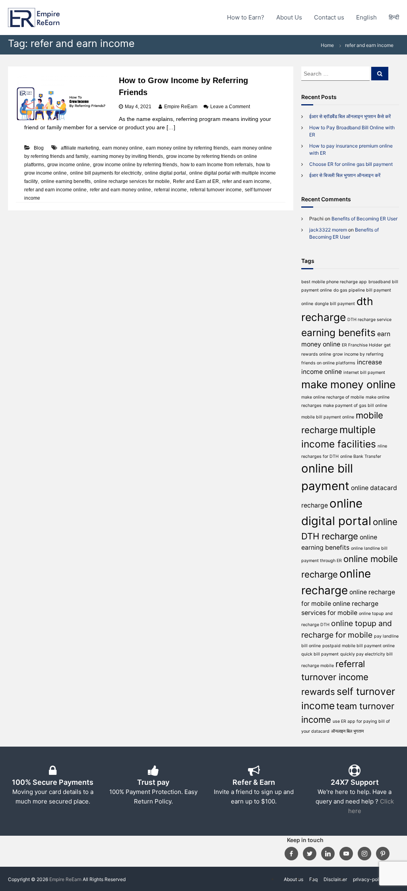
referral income (170, 190)
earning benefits (338, 333)
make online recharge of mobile (332, 397)
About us (293, 879)
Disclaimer (335, 879)
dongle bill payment (335, 303)
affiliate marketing (80, 148)
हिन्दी (394, 17)
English (366, 17)
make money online (348, 384)
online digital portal (165, 173)
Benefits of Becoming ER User (364, 219)
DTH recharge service (369, 319)
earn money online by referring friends (187, 148)
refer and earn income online (55, 190)
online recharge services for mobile (132, 181)
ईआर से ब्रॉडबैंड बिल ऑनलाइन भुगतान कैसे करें (350, 116)
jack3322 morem (328, 230)
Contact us (329, 17)
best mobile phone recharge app (334, 281)
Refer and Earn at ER (196, 181)
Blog (39, 148)
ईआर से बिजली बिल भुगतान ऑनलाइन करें (344, 175)
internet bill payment (364, 372)
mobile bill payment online (327, 417)
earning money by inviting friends (127, 156)
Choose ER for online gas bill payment (351, 164)
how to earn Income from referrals (216, 164)
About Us (289, 17)
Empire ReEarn (181, 106)
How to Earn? (245, 17)
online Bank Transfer (360, 456)
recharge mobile (317, 665)
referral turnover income (216, 190)
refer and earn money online (120, 190)
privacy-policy (369, 879)
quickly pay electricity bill (366, 654)
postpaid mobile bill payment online (358, 645)
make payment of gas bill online (355, 405)
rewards (318, 692)
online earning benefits (66, 181)
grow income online (68, 164)
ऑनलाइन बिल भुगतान (347, 731)
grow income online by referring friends (135, 164)
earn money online (122, 148)
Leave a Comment (230, 106)
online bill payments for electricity (105, 173)
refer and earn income (246, 181)
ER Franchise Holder (362, 345)
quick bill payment (320, 654)
